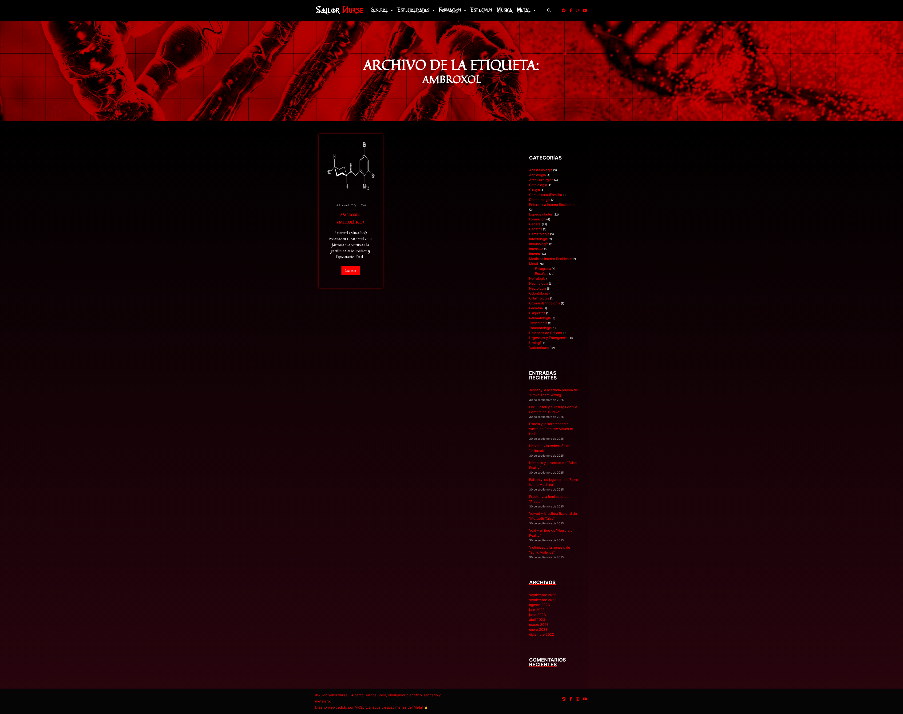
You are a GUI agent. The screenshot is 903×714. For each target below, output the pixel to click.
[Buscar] (549, 10)
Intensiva (536, 249)
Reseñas (541, 273)
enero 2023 (538, 629)
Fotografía (543, 269)
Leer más (350, 270)
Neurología (537, 288)
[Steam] (564, 10)
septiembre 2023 (542, 600)
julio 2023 (537, 610)
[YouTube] (585, 10)
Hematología (539, 234)
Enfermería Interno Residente (551, 205)
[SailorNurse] (339, 10)
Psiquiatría (537, 313)
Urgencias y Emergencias (549, 338)
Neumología (538, 283)
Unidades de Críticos (545, 333)
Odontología (539, 293)
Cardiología (538, 185)
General (535, 224)
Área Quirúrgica (541, 180)
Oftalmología (539, 298)
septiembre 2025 (542, 595)
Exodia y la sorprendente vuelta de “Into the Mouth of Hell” (551, 429)
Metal (533, 264)
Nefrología (537, 278)
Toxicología (538, 323)
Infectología (538, 239)
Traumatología (540, 328)
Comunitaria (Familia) (545, 195)
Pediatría (536, 308)
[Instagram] (578, 10)
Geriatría (535, 229)
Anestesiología (540, 170)
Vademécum (539, 348)
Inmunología (538, 244)
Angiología (537, 175)
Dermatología (539, 200)
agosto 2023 (539, 605)
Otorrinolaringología (544, 303)
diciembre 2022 (541, 634)
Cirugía (534, 190)
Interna (534, 254)
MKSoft (361, 707)
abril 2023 (537, 620)
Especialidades (541, 214)
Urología (536, 343)
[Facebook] (571, 10)
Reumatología (540, 318)
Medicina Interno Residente (550, 259)
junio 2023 (537, 615)
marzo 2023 (539, 624)
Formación (537, 219)
